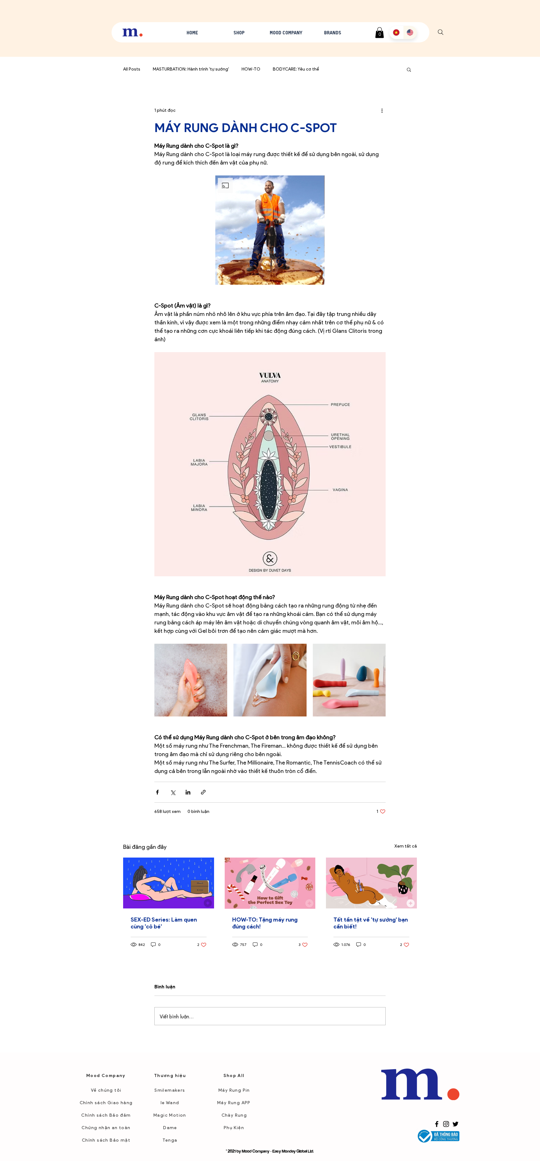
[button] (339, 602)
